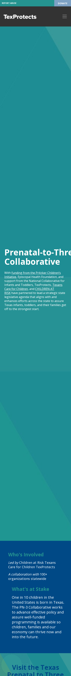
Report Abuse (9, 3)
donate (62, 3)
